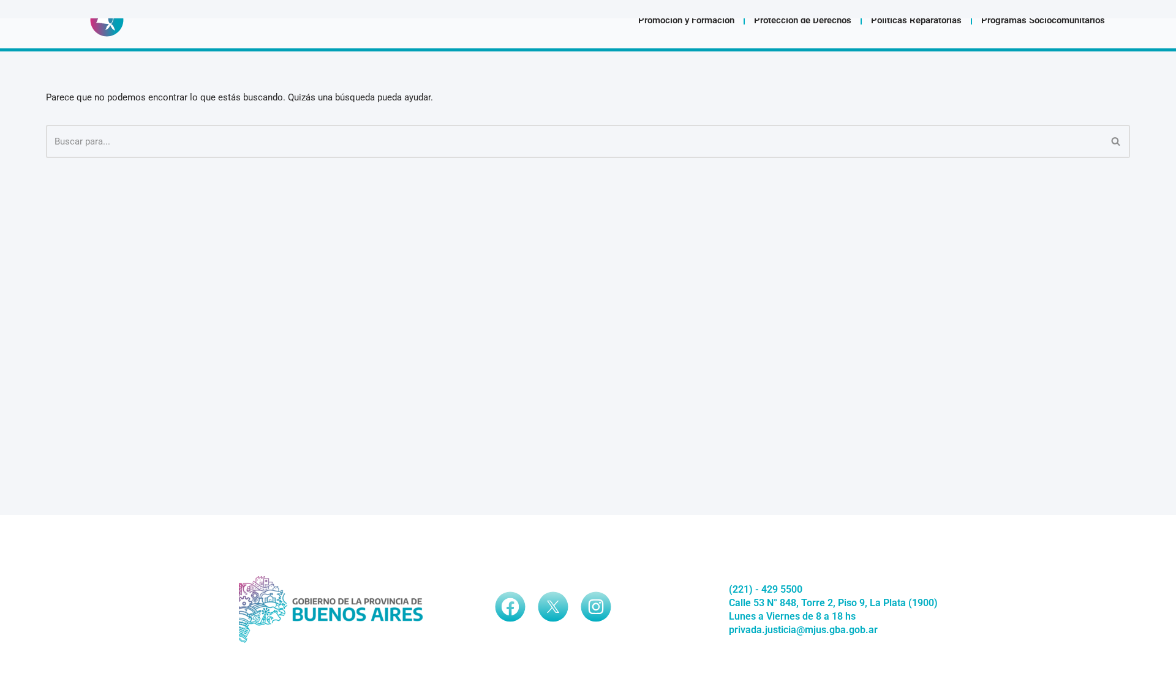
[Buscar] (1116, 141)
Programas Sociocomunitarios (1043, 20)
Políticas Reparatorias (916, 20)
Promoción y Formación (686, 20)
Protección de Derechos (802, 20)
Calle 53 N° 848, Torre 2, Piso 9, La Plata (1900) (833, 603)
